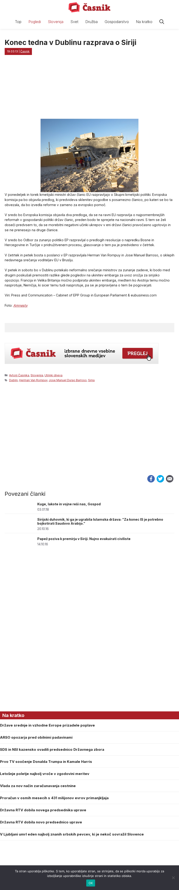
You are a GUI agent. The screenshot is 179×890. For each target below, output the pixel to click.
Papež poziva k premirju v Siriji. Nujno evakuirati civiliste (84, 539)
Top (18, 21)
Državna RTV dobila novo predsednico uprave (41, 822)
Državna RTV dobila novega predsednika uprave (43, 810)
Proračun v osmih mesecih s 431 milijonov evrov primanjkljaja (54, 798)
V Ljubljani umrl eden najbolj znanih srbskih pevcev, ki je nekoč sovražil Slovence (72, 834)
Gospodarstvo (117, 21)
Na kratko (144, 21)
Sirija (91, 380)
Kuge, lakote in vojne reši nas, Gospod (69, 504)
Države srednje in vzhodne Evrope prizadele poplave (47, 725)
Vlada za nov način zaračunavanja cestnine (38, 786)
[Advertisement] (89, 433)
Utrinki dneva (53, 375)
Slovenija (55, 21)
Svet (74, 21)
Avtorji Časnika (19, 375)
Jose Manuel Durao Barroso (68, 380)
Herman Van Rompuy (33, 380)
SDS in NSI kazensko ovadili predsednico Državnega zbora (52, 749)
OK (91, 883)
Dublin (13, 380)
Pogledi (34, 21)
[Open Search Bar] (162, 21)
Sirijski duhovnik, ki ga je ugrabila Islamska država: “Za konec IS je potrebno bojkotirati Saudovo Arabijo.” (100, 521)
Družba (91, 21)
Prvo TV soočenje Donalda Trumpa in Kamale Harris (46, 761)
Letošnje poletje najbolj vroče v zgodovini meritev (44, 773)
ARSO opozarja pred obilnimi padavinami (36, 737)
